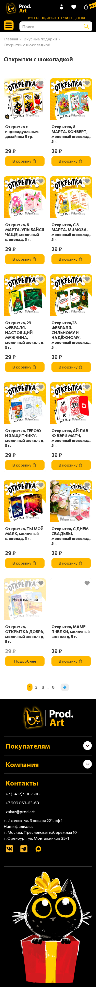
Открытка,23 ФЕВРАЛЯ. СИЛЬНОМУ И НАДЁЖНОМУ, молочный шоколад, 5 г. (71, 335)
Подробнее (25, 661)
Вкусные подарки (40, 38)
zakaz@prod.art (20, 811)
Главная (11, 38)
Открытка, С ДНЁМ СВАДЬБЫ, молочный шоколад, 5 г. (71, 536)
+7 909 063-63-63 (22, 802)
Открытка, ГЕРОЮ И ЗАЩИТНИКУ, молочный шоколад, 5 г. (24, 438)
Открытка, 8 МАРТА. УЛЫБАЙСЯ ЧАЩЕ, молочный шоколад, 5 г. (24, 232)
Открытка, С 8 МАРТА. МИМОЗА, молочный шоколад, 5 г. (71, 232)
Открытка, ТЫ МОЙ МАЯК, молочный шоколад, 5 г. (24, 533)
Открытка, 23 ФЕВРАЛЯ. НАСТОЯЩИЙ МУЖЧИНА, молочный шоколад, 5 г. (24, 335)
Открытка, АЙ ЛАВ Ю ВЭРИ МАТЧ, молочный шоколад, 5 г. (71, 438)
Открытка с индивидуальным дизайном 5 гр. (22, 131)
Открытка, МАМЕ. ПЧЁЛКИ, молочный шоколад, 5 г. (70, 631)
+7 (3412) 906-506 (23, 793)
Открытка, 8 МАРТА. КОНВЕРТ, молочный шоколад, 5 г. (71, 134)
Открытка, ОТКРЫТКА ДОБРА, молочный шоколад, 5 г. (24, 634)
